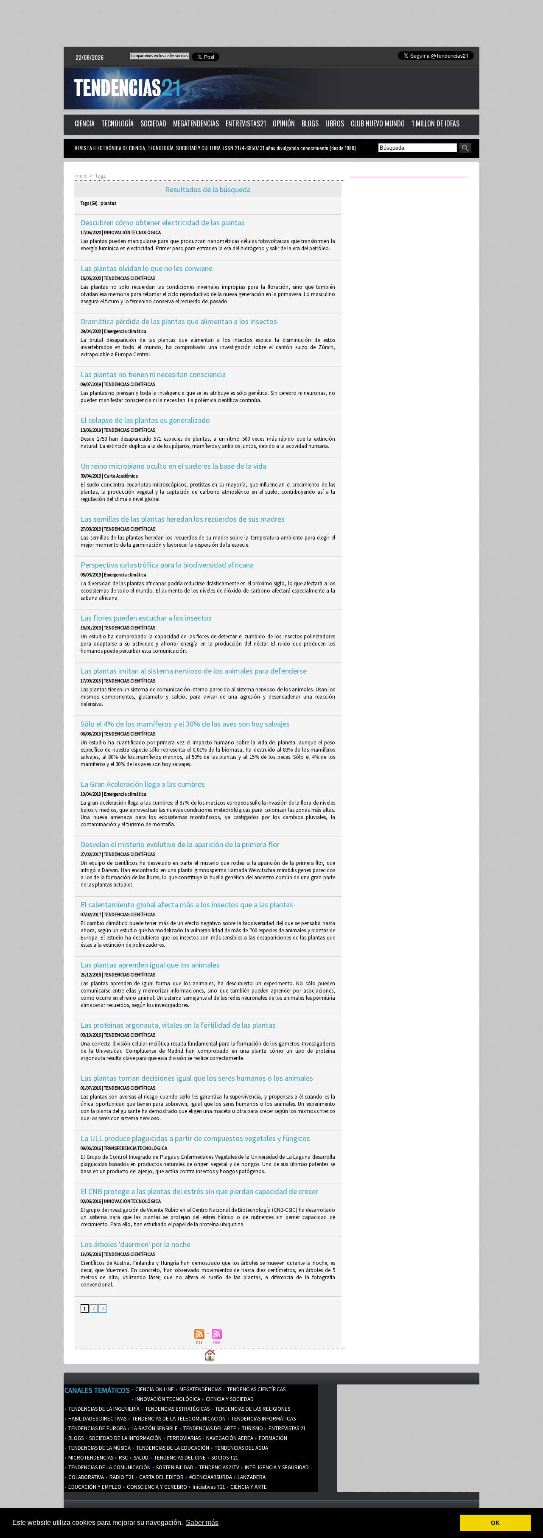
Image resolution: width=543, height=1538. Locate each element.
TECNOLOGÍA (117, 123)
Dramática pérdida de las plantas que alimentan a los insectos (179, 321)
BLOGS (310, 123)
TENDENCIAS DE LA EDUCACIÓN (172, 1447)
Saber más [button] (202, 1522)
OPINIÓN (284, 123)
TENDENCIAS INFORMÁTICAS (263, 1418)
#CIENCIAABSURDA (210, 1477)
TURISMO (252, 1428)
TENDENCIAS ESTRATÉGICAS (177, 1408)
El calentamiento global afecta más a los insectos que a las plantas (187, 904)
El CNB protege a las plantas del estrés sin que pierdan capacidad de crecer (199, 1191)
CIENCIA (85, 123)
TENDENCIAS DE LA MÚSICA (99, 1447)
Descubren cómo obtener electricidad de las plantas (163, 222)
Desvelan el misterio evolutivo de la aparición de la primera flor (180, 844)
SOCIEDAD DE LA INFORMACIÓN (125, 1438)
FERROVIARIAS (183, 1438)
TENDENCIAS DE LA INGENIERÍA (103, 1408)
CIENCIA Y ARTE (248, 1486)
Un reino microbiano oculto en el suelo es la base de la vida (173, 466)
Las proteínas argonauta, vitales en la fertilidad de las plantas (178, 1025)
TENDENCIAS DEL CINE (179, 1457)
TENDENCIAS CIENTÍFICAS (255, 1389)
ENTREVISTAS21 (246, 123)
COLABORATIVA (85, 1477)
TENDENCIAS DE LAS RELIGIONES (252, 1408)
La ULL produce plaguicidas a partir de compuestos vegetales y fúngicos (195, 1138)
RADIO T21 (121, 1477)
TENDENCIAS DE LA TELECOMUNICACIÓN (178, 1418)
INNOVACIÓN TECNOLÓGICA (167, 1399)
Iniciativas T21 (208, 1486)
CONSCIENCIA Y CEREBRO (156, 1486)
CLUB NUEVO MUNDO (378, 123)
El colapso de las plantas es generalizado (145, 420)
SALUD (140, 1457)
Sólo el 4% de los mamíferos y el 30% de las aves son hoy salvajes (185, 724)
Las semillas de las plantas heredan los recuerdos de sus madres (183, 519)
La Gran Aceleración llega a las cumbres (143, 784)
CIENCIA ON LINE (154, 1389)
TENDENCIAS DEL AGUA (240, 1447)
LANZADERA (251, 1477)
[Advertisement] (271, 23)
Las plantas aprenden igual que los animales (150, 965)
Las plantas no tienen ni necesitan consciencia (153, 374)
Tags (100, 175)
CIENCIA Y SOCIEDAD (229, 1399)
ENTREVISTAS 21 (286, 1428)
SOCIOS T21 (224, 1457)
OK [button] (495, 1522)
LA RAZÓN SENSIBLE (154, 1428)
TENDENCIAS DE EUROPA (96, 1428)
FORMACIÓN (272, 1438)
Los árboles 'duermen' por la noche (135, 1244)
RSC (123, 1457)
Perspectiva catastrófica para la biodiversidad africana (167, 565)
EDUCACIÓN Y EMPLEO (94, 1486)
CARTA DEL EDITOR (161, 1477)
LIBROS (334, 123)
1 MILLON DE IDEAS (435, 123)
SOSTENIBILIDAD (174, 1467)
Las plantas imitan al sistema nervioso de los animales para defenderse (194, 671)
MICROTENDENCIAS (90, 1457)
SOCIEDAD (153, 123)
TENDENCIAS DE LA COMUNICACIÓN (109, 1467)
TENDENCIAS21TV (218, 1467)
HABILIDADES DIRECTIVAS (96, 1418)
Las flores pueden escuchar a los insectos (146, 618)
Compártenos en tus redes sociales (159, 55)
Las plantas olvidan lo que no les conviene (147, 268)
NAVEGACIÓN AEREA (229, 1438)
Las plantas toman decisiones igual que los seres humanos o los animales (197, 1078)
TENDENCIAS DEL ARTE (209, 1428)
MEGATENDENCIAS (196, 123)
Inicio (80, 175)
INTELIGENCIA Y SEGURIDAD (276, 1467)
